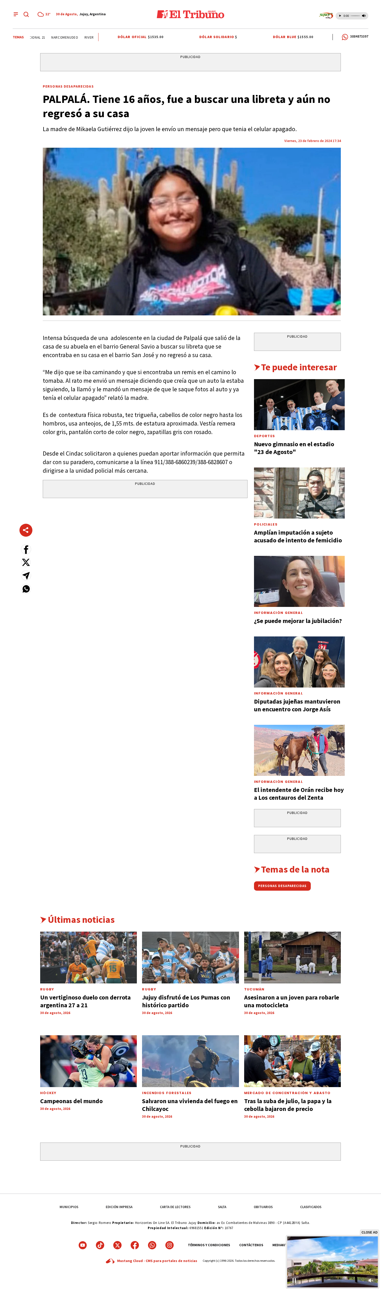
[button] (26, 549)
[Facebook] (135, 1245)
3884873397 (359, 36)
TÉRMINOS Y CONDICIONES (209, 1245)
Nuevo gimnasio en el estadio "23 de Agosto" (294, 448)
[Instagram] (169, 1245)
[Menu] (16, 14)
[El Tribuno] (190, 14)
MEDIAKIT (279, 1245)
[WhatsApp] (152, 1245)
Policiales (266, 524)
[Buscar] (26, 14)
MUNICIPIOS (69, 1207)
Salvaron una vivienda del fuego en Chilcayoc (190, 1105)
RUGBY (47, 989)
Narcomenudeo (45, 37)
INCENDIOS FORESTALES (167, 1092)
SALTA (222, 1207)
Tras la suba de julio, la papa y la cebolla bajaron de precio (287, 1105)
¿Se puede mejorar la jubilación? (298, 621)
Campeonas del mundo (71, 1101)
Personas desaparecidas (68, 86)
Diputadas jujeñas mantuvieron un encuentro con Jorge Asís (297, 705)
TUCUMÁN (254, 989)
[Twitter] (117, 1245)
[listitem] (45, 14)
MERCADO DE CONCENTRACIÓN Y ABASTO (287, 1092)
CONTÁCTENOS (251, 1245)
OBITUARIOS (263, 1207)
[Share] (25, 530)
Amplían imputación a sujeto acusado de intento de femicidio (298, 536)
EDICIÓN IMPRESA (119, 1207)
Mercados (89, 37)
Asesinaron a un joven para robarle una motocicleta (291, 1001)
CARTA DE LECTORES (175, 1207)
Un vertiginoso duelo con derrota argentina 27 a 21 (85, 1001)
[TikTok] (100, 1245)
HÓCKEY (48, 1092)
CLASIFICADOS (310, 1207)
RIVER (70, 37)
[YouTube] (83, 1245)
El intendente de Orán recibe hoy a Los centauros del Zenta (299, 794)
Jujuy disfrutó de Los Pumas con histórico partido (186, 1001)
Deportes (264, 436)
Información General (278, 612)
